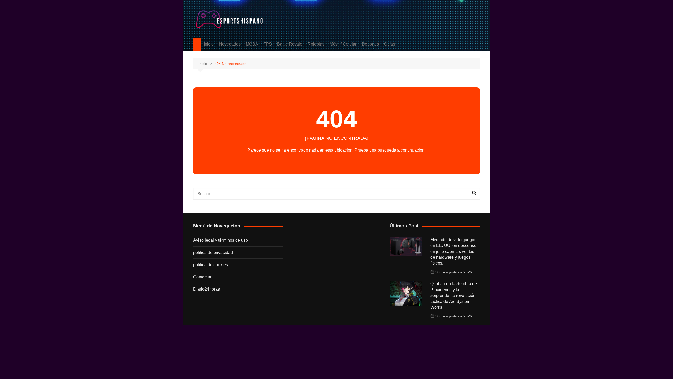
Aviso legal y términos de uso (220, 240)
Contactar (202, 277)
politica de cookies (210, 264)
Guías (389, 44)
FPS (267, 44)
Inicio (209, 44)
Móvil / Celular (343, 44)
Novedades (230, 44)
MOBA (252, 44)
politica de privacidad (213, 252)
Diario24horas (206, 289)
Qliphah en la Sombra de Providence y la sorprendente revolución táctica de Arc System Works (453, 295)
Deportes (370, 44)
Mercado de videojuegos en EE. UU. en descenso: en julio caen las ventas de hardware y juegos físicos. (453, 251)
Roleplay (316, 44)
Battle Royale (289, 44)
